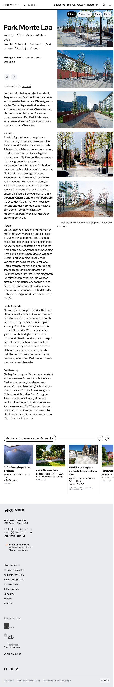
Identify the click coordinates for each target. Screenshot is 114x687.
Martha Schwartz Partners (23, 44)
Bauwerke (59, 4)
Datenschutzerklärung (28, 680)
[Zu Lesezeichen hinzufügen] (7, 77)
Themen (71, 4)
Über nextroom (12, 565)
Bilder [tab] (71, 14)
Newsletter (9, 593)
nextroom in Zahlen (14, 570)
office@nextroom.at (14, 535)
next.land (26, 86)
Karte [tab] (107, 14)
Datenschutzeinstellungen (57, 680)
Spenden (8, 603)
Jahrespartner (11, 589)
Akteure (81, 4)
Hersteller (92, 4)
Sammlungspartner (14, 579)
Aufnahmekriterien (14, 574)
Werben (8, 598)
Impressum (9, 680)
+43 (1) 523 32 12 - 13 (19, 529)
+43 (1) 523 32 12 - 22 (19, 532)
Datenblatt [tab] (85, 14)
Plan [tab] (97, 14)
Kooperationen (11, 584)
